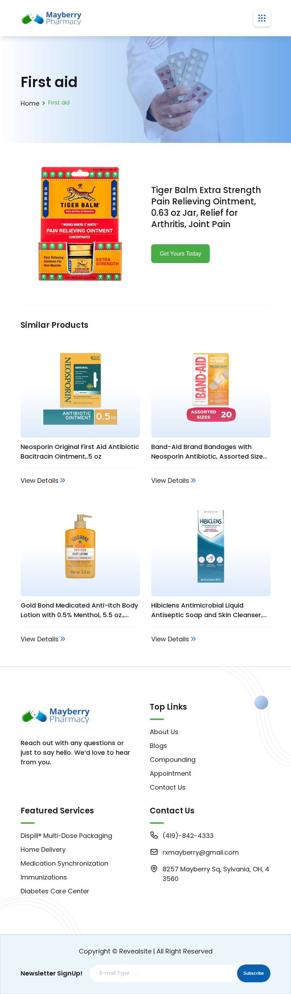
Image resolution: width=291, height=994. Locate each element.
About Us (164, 731)
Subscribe (253, 973)
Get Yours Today (180, 254)
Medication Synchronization (64, 863)
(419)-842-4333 (188, 835)
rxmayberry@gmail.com (201, 852)
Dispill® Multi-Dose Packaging (66, 835)
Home (30, 103)
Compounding (173, 759)
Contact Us (168, 787)
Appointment (170, 773)
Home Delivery (43, 849)
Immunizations (44, 877)
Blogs (158, 745)
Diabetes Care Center (55, 891)
